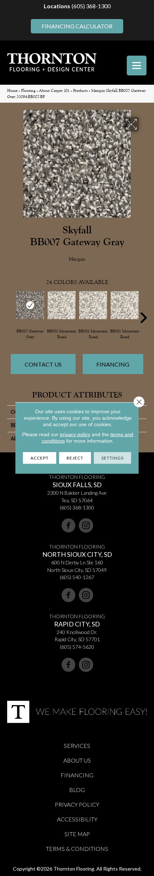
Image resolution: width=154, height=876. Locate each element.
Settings (112, 458)
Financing (112, 364)
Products (80, 90)
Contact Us (43, 364)
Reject (75, 458)
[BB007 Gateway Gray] (30, 305)
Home (12, 90)
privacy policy (75, 434)
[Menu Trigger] (136, 65)
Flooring (28, 90)
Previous (10, 307)
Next (143, 307)
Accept (39, 458)
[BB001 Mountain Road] (61, 305)
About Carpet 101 (54, 90)
